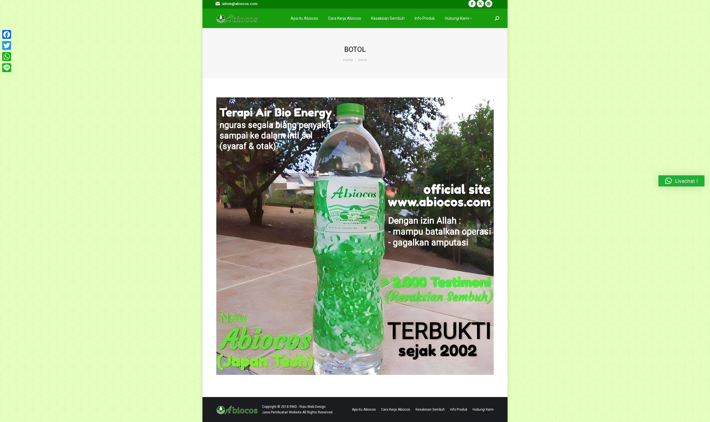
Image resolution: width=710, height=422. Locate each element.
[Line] (6, 67)
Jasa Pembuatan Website (281, 412)
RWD (293, 407)
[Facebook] (6, 34)
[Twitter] (6, 45)
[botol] (355, 236)
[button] (681, 180)
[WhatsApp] (6, 56)
